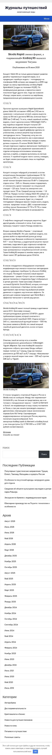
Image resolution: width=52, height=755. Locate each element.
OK (35, 751)
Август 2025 (10, 573)
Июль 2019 (9, 688)
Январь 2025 (10, 601)
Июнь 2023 (9, 659)
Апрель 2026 (10, 544)
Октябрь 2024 (11, 619)
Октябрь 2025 (11, 567)
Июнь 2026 (9, 532)
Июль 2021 (9, 670)
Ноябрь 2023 (10, 653)
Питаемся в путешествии (16, 731)
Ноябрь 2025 (10, 561)
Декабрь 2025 (11, 555)
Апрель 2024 (10, 642)
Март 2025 (9, 590)
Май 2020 (9, 682)
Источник (7, 432)
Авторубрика (10, 702)
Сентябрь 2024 (11, 624)
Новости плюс (11, 725)
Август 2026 (10, 521)
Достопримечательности (15, 708)
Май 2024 (9, 636)
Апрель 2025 (10, 584)
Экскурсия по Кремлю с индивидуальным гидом (25, 497)
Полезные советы (12, 737)
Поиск (6, 447)
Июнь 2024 (9, 630)
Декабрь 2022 (11, 665)
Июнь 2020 (9, 676)
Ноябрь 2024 (10, 613)
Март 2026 (9, 550)
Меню (46, 18)
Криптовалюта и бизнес (15, 714)
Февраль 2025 (11, 596)
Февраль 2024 (11, 647)
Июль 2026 (9, 527)
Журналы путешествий (26, 7)
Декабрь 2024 (11, 607)
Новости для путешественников (18, 720)
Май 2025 (9, 578)
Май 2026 (9, 538)
